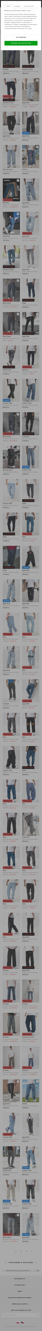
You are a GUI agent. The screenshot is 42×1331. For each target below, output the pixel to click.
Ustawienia (21, 37)
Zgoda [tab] (8, 6)
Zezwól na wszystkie (21, 43)
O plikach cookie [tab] (28, 6)
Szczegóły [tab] (17, 6)
